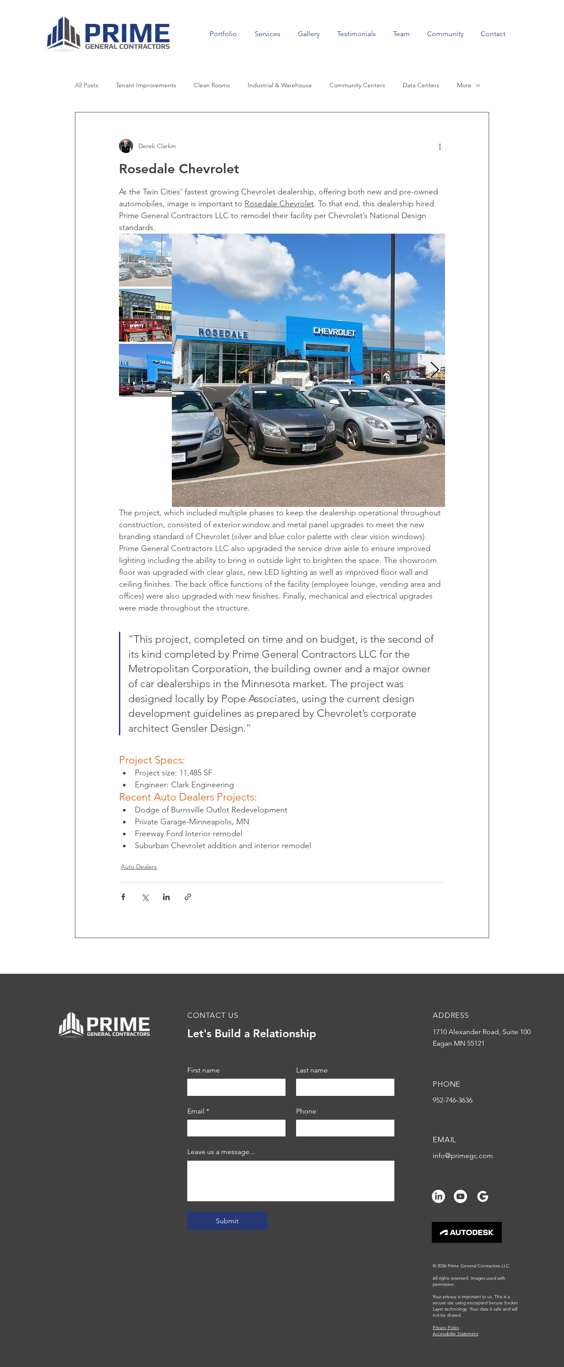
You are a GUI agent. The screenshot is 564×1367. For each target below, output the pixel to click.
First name (203, 1070)
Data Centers (421, 85)
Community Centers (357, 85)
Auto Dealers (139, 867)
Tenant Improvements (146, 85)
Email (198, 1111)
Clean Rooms (212, 85)
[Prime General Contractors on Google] (482, 1196)
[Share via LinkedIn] (166, 897)
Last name (312, 1070)
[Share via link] (188, 897)
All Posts (86, 85)
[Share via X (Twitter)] (145, 897)
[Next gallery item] (435, 370)
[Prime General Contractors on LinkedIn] (438, 1196)
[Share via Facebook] (123, 897)
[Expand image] (308, 370)
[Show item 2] (145, 315)
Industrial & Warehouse (280, 85)
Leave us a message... (221, 1151)
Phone (306, 1111)
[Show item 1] (145, 260)
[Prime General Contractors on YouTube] (460, 1196)
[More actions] (439, 146)
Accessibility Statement (455, 1334)
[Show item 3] (145, 370)
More (464, 85)
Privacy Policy (446, 1327)
